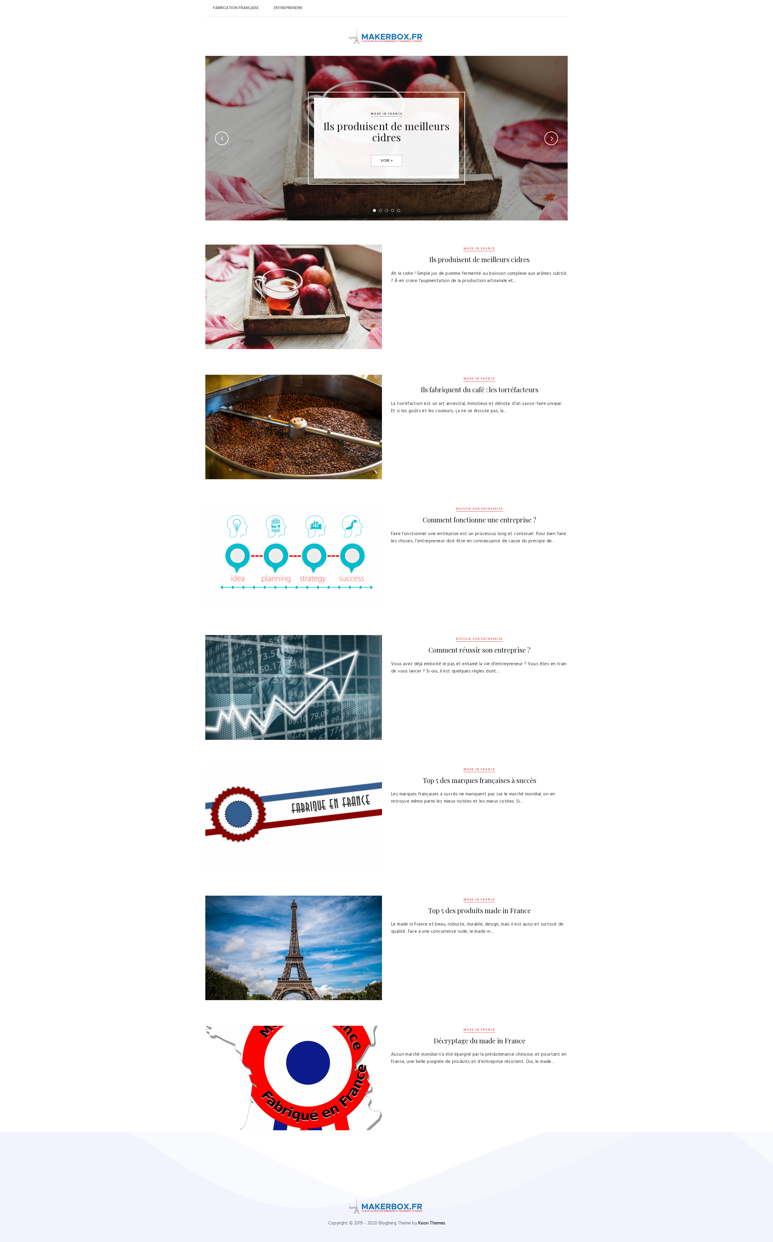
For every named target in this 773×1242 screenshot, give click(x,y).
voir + (386, 160)
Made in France (387, 113)
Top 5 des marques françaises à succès (479, 780)
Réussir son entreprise (479, 508)
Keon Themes (431, 1223)
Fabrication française (236, 8)
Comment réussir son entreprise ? (479, 649)
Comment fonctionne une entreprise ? (479, 519)
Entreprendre (288, 8)
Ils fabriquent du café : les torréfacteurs (479, 389)
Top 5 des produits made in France (479, 910)
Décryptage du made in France (479, 1040)
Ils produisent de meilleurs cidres (386, 131)
